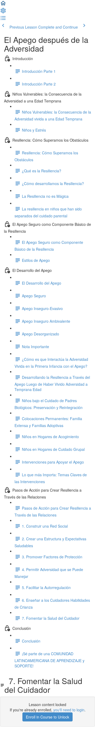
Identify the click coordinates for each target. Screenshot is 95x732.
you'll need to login (68, 709)
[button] (3, 4)
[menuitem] (3, 12)
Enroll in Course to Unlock (47, 717)
